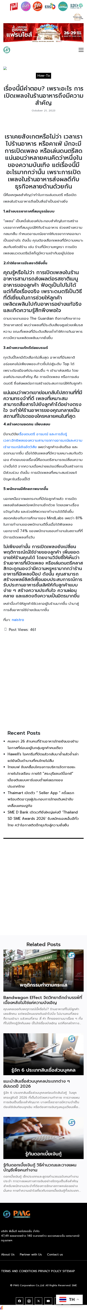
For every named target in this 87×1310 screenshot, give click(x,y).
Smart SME (23, 51)
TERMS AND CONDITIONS (19, 1272)
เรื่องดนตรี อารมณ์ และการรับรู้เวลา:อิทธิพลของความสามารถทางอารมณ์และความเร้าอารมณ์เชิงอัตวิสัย (42, 442)
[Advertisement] (43, 681)
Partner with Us (31, 1256)
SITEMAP (69, 1272)
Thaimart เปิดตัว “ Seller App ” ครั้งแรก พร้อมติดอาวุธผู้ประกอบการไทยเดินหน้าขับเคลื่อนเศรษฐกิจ (41, 800)
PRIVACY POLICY (49, 1272)
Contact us (55, 1256)
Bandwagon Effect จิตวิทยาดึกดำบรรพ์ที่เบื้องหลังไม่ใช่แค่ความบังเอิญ (42, 1001)
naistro (18, 621)
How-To (43, 76)
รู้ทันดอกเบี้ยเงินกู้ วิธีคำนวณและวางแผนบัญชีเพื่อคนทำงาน (39, 1168)
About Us (8, 1256)
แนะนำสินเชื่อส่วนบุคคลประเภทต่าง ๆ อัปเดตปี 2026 (36, 1085)
